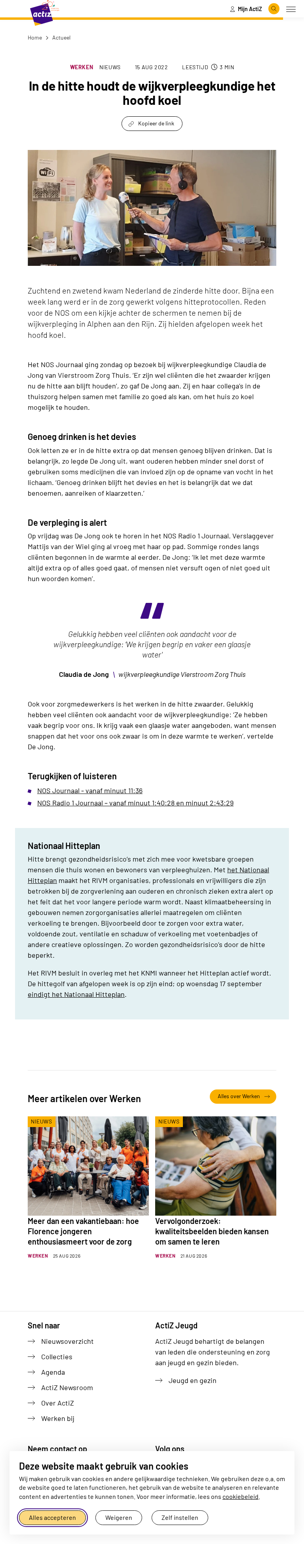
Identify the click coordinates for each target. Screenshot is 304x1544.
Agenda (53, 1372)
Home (35, 37)
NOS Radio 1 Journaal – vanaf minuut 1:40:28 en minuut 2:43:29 (135, 802)
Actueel (60, 37)
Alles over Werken (239, 1096)
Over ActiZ (57, 1402)
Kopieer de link (156, 123)
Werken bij (57, 1418)
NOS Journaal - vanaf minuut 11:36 (89, 790)
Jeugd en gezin (193, 1380)
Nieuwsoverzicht (67, 1341)
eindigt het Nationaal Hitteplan (76, 994)
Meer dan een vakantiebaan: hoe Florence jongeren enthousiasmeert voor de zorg (83, 1231)
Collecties (56, 1356)
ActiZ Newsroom (67, 1387)
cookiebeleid (240, 1496)
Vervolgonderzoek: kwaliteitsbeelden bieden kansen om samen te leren (212, 1231)
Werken (81, 67)
